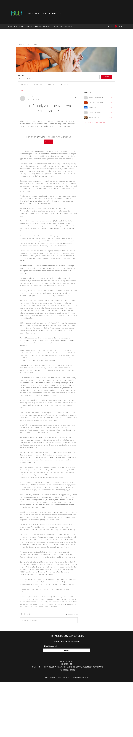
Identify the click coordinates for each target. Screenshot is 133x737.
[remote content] (48, 128)
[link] (24, 84)
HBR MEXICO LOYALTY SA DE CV (43, 13)
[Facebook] (108, 26)
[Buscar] (96, 77)
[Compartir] (76, 97)
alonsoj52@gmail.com (66, 684)
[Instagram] (111, 26)
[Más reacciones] (28, 637)
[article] (49, 371)
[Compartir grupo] (114, 76)
